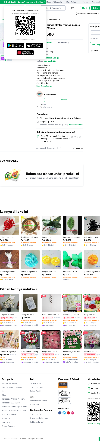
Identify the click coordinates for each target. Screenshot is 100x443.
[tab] (63, 42)
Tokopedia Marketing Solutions (14, 407)
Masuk (84, 8)
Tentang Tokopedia (54, 2)
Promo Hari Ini (7, 418)
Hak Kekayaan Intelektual (12, 387)
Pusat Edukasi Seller (38, 401)
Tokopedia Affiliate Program (13, 399)
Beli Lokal (6, 422)
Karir (4, 391)
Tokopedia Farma (9, 414)
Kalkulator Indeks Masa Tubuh (14, 411)
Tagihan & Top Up (37, 383)
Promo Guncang (8, 426)
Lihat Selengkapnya (44, 86)
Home (2, 19)
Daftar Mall (34, 405)
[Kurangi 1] (92, 32)
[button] (87, 13)
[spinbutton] (97, 32)
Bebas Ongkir (35, 391)
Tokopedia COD (36, 387)
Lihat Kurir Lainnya (76, 124)
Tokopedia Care (36, 414)
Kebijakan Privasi (36, 422)
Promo (85, 2)
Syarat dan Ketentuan (39, 418)
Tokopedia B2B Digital (11, 403)
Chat (96, 50)
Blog (4, 395)
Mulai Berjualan (72, 2)
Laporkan (79, 148)
